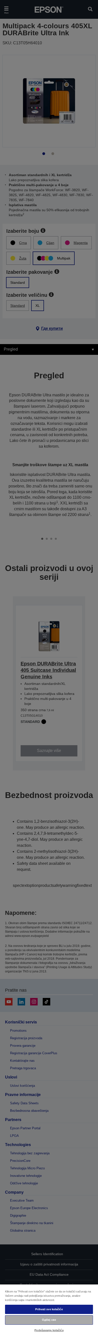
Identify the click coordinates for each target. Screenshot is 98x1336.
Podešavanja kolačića (48, 1330)
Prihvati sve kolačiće (49, 1309)
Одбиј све (49, 1319)
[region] (49, 1310)
